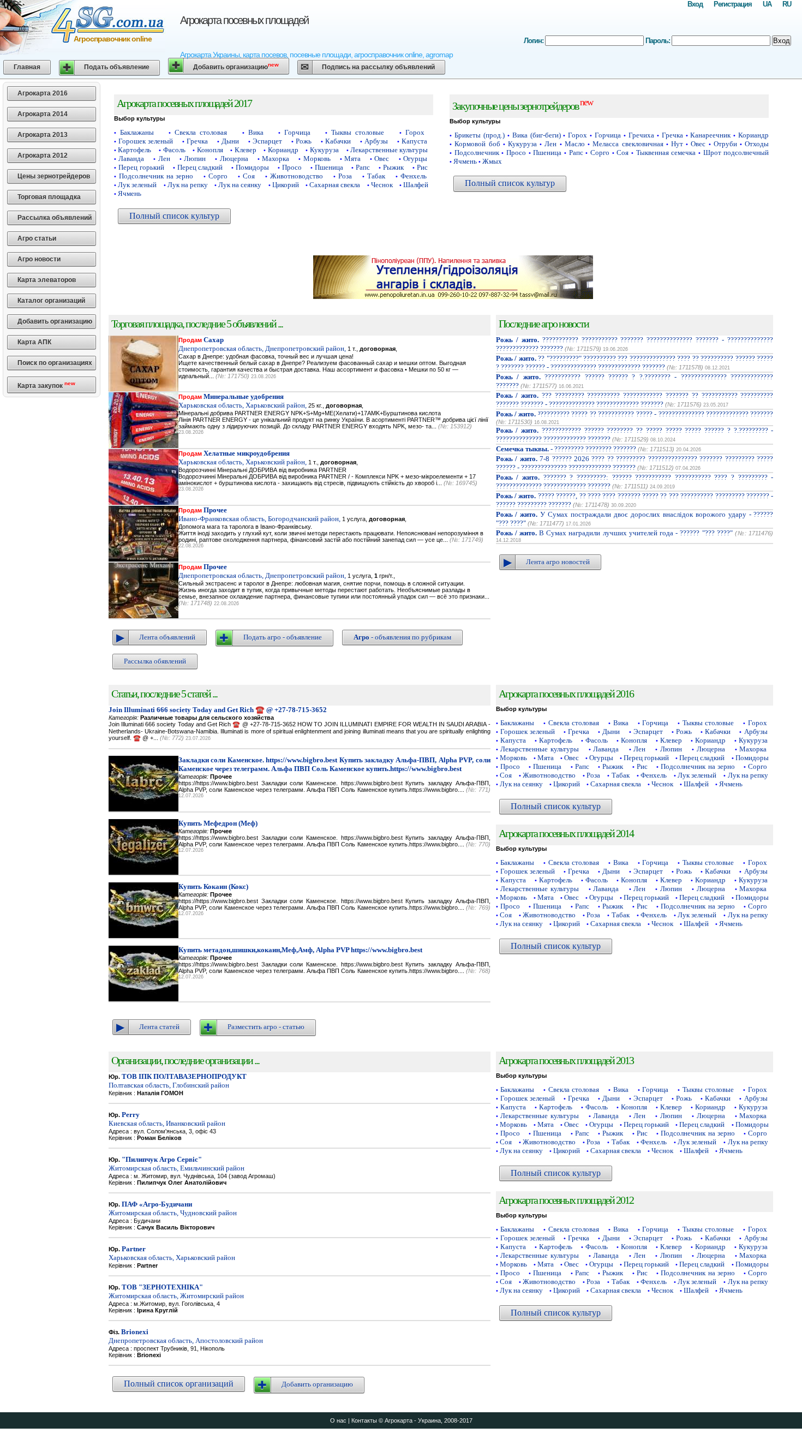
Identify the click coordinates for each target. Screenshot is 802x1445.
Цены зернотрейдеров (53, 176)
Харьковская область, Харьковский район (172, 1253)
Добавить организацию (236, 66)
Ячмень (129, 193)
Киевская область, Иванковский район (167, 1118)
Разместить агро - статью (266, 1027)
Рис (422, 167)
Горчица (297, 132)
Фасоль (174, 150)
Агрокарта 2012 (42, 155)
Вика (256, 132)
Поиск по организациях (54, 363)
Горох (414, 132)
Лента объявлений (167, 637)
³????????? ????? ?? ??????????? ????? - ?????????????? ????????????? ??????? (635, 414)
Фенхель (413, 176)
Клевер (245, 150)
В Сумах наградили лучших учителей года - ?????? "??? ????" (614, 533)
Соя (249, 176)
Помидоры (252, 167)
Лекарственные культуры (389, 150)
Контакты (364, 1420)
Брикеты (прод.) (479, 135)
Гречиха (641, 135)
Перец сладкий (200, 167)
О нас (338, 1420)
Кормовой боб (477, 144)
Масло (575, 144)
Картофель (134, 150)
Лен (164, 158)
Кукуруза (324, 150)
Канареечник (710, 135)
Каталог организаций (51, 300)
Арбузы (376, 141)
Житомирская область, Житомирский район (176, 1291)
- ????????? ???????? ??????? (566, 449)
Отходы (757, 144)
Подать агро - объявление (282, 637)
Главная (27, 67)
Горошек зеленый (145, 141)
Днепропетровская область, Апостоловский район (186, 1336)
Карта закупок (46, 385)
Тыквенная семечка (666, 152)
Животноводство (296, 176)
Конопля (210, 150)
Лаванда (131, 158)
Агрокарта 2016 (42, 93)
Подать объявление (116, 67)
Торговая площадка (49, 197)
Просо (292, 167)
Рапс (363, 167)
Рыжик (393, 167)
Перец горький (141, 167)
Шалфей (415, 185)
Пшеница (329, 167)
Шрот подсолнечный (736, 152)
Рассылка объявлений (54, 218)
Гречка (197, 141)
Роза (345, 176)
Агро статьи (36, 238)
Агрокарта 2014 (42, 114)
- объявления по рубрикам (402, 637)
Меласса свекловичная (627, 144)
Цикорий (285, 185)
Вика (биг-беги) (536, 135)
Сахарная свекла (334, 185)
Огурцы (415, 158)
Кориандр (283, 150)
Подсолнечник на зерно (156, 176)
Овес (381, 158)
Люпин (195, 158)
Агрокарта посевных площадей (244, 20)
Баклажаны (137, 132)
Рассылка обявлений (155, 661)
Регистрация (733, 4)
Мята (352, 158)
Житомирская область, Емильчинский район (176, 1163)
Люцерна (234, 158)
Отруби (725, 144)
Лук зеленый (137, 185)
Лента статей (159, 1027)
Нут (677, 144)
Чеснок (382, 185)
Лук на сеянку (239, 185)
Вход (695, 4)
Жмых (492, 161)
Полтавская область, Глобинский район (178, 1080)
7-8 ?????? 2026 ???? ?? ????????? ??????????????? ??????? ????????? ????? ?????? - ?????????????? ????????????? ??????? (635, 463)
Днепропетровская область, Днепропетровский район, (262, 344)
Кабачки (338, 141)
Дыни (230, 141)
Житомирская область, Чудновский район (173, 1208)
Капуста (414, 141)
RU (786, 4)
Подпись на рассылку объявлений (378, 67)
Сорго (218, 176)
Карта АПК (34, 342)
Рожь (304, 141)
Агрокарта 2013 (42, 135)
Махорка (275, 158)
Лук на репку (187, 185)
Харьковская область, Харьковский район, (242, 400)
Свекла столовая (201, 132)
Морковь (317, 158)
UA (767, 4)
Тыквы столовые (357, 132)
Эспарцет (267, 141)
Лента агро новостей (558, 562)
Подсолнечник (476, 152)
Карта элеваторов (46, 280)
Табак (376, 176)
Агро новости (39, 259)
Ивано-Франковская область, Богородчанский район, (259, 514)
